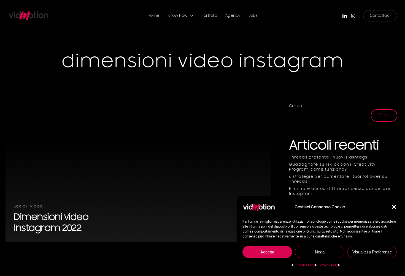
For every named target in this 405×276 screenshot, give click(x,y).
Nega (320, 252)
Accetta (267, 252)
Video (36, 206)
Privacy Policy (330, 265)
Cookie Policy (307, 265)
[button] (394, 207)
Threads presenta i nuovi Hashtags (328, 157)
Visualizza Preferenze (372, 252)
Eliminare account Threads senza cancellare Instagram (340, 191)
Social (20, 206)
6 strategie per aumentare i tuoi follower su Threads (338, 179)
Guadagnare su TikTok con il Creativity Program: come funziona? (332, 167)
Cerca (296, 106)
